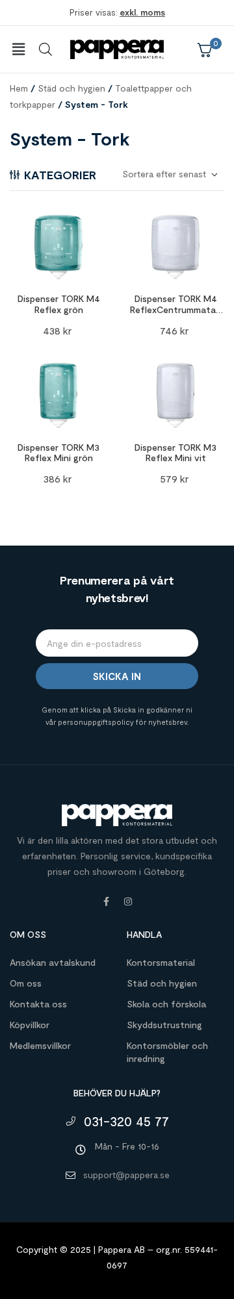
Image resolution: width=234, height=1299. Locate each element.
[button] (18, 49)
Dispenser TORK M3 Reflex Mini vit (175, 453)
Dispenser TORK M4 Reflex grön (59, 304)
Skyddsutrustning (164, 1024)
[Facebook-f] (106, 901)
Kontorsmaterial (161, 962)
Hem (19, 88)
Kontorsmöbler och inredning (167, 1052)
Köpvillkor (29, 1024)
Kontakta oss (38, 1003)
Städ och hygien (71, 88)
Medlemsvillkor (40, 1045)
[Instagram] (128, 901)
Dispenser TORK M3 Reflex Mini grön (58, 453)
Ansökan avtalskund (53, 962)
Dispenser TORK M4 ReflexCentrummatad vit (175, 309)
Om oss (26, 983)
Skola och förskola (166, 1003)
